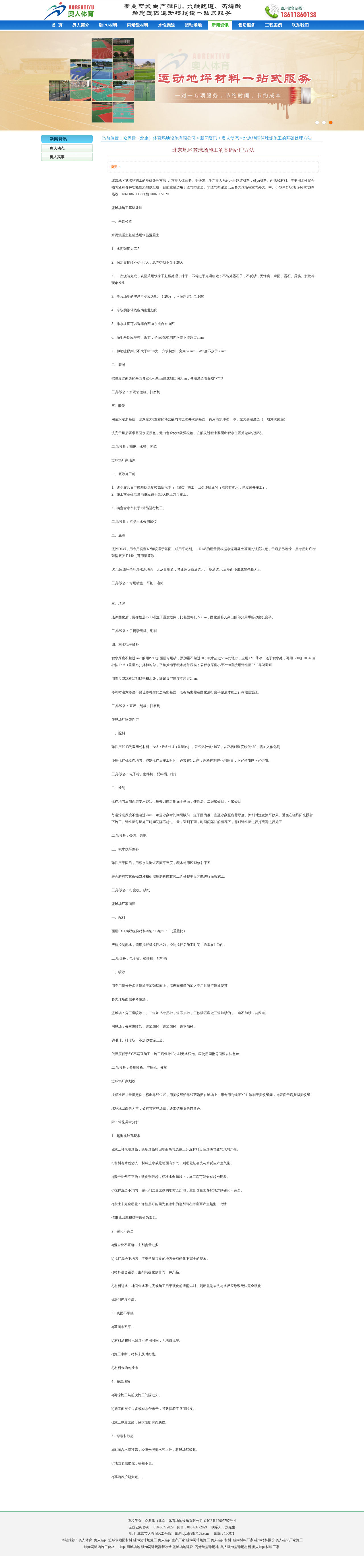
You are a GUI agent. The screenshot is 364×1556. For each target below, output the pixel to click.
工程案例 (273, 25)
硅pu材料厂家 (243, 1540)
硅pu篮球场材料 (239, 1547)
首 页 (57, 25)
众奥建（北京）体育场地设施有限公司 (159, 138)
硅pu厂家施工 (292, 1540)
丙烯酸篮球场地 (207, 1547)
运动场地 (193, 25)
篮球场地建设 (183, 1547)
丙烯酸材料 (137, 25)
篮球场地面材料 (120, 1540)
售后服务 (246, 25)
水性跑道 (166, 25)
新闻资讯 (220, 25)
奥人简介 (80, 25)
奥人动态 (57, 148)
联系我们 (300, 25)
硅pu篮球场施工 (145, 1540)
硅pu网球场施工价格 (99, 1547)
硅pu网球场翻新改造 (156, 1547)
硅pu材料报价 (264, 1540)
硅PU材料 (108, 25)
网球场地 (133, 1547)
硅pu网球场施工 (198, 1540)
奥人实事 (57, 157)
